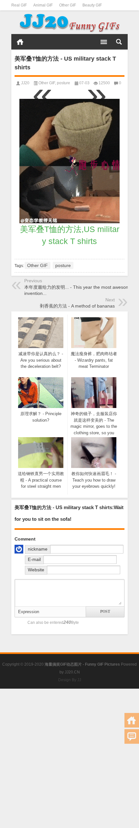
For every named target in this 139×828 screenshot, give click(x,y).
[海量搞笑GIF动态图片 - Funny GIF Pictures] (69, 22)
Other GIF (67, 5)
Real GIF (19, 5)
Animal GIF (43, 5)
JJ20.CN (72, 672)
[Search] (119, 42)
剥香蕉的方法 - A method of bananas (77, 306)
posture (63, 83)
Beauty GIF (92, 5)
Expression (28, 611)
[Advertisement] (69, 758)
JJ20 (25, 83)
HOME (20, 42)
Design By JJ (69, 680)
